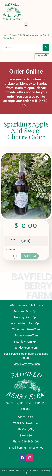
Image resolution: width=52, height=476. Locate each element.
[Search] (46, 47)
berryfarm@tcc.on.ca (30, 447)
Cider (20, 35)
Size (13, 240)
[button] (26, 24)
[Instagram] (29, 457)
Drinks (13, 35)
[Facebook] (22, 457)
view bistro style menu (27, 364)
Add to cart (30, 256)
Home (5, 35)
